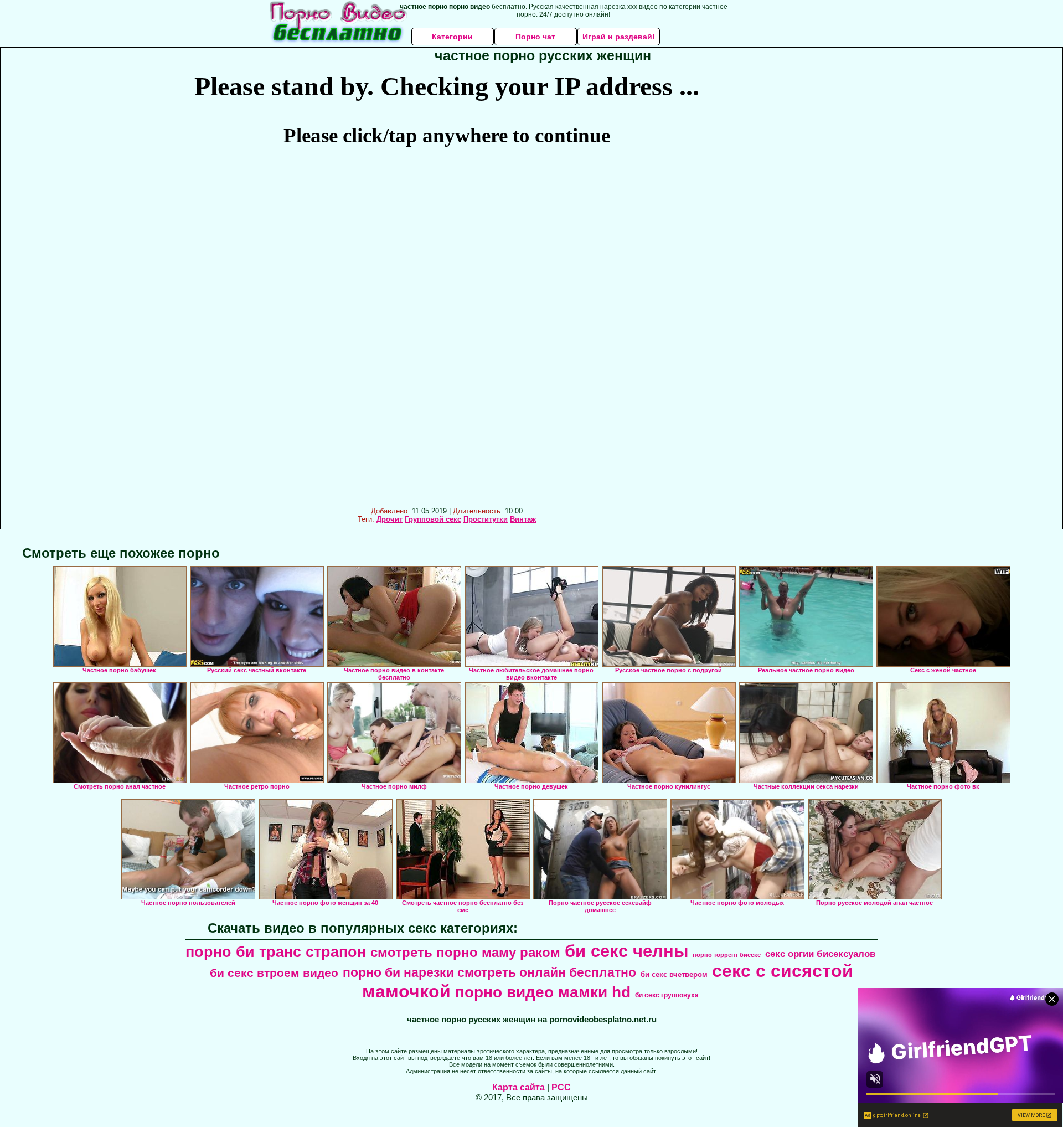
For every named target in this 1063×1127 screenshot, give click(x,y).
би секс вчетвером (674, 974)
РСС (561, 1087)
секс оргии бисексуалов (820, 953)
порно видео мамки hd (543, 992)
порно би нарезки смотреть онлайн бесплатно (489, 972)
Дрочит (389, 519)
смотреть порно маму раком (465, 952)
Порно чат (535, 36)
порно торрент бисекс (727, 954)
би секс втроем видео (274, 973)
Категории (452, 36)
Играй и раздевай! (618, 36)
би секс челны (626, 950)
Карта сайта (518, 1087)
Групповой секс (433, 519)
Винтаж (523, 519)
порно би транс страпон (275, 952)
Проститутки (485, 519)
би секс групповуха (667, 995)
